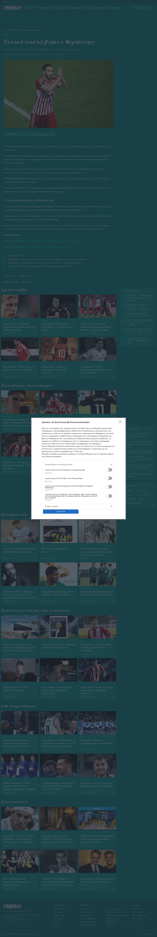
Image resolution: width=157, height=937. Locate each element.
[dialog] (78, 468)
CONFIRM (60, 512)
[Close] (121, 422)
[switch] (109, 469)
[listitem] (78, 464)
